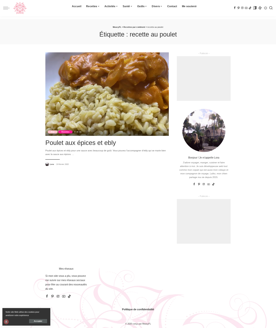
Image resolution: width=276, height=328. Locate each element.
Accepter (38, 321)
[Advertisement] (204, 78)
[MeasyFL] (20, 8)
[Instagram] (242, 8)
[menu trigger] (8, 8)
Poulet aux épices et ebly (80, 142)
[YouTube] (246, 8)
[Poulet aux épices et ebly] (107, 94)
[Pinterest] (238, 8)
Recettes (65, 132)
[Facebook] (234, 8)
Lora (52, 164)
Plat (52, 132)
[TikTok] (250, 8)
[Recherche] (271, 8)
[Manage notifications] (6, 321)
